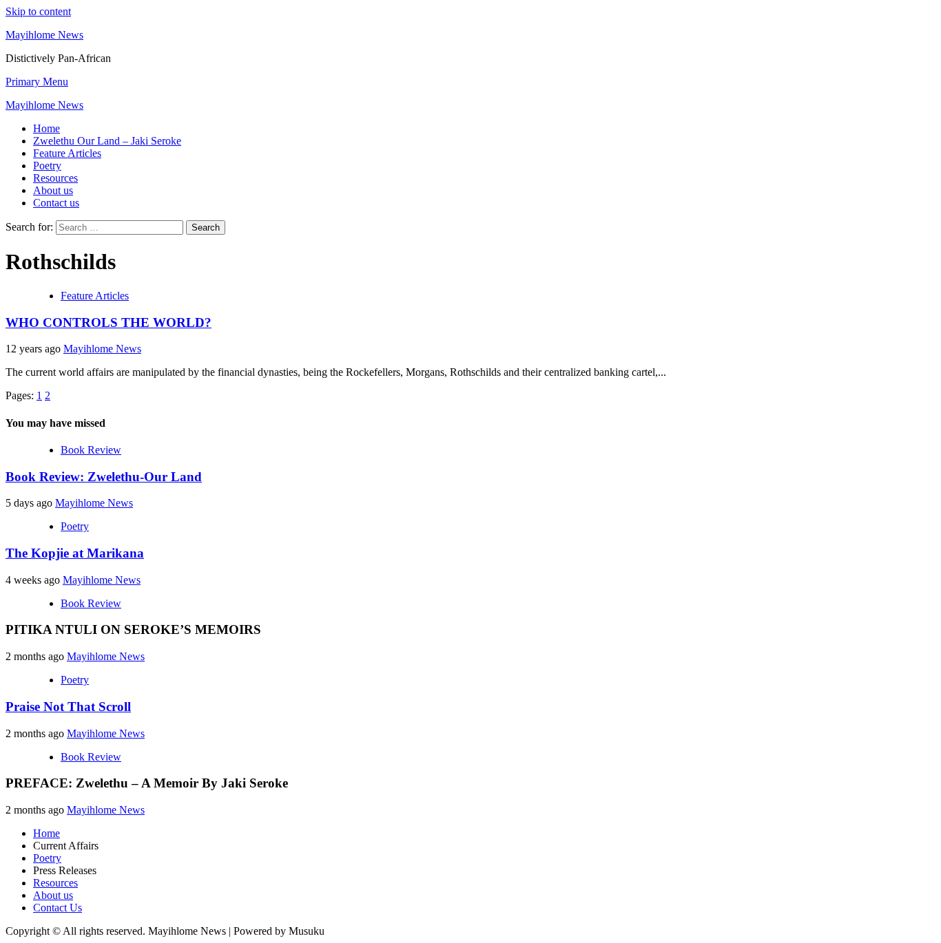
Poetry (47, 165)
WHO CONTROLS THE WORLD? (108, 322)
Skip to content (38, 11)
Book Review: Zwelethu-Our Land (104, 476)
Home (46, 128)
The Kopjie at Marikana (75, 553)
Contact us (56, 203)
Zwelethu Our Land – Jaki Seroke (107, 141)
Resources (55, 178)
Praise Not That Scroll (68, 706)
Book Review (91, 450)
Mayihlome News (44, 35)
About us (53, 190)
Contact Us (57, 907)
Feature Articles (67, 153)
